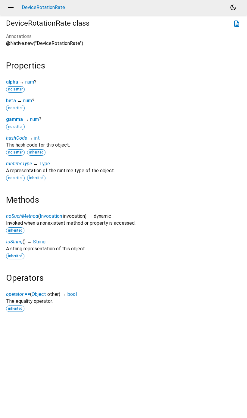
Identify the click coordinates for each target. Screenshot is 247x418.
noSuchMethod (22, 216)
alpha (12, 82)
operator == (18, 294)
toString (14, 242)
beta (11, 100)
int (37, 138)
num (29, 82)
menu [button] (10, 7)
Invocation (51, 216)
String (39, 242)
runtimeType (19, 163)
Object (39, 294)
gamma (14, 119)
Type (44, 163)
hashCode (16, 138)
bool (72, 294)
